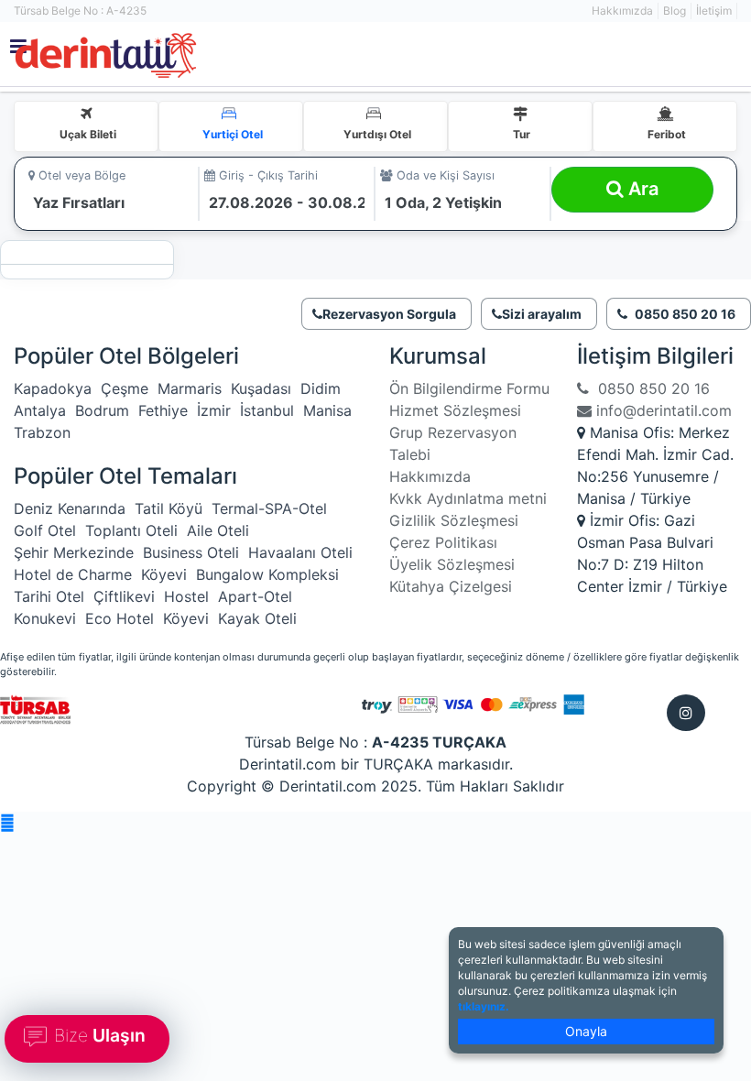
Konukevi (45, 618)
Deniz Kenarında (69, 508)
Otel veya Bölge (80, 175)
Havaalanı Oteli (300, 552)
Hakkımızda (622, 10)
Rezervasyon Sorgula (389, 314)
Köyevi (164, 574)
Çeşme (124, 388)
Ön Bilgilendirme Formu (469, 388)
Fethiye (163, 410)
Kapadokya (53, 388)
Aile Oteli (218, 530)
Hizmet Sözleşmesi (455, 410)
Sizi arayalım (542, 314)
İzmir (214, 410)
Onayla (586, 1031)
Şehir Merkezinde (74, 552)
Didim (320, 388)
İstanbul (267, 410)
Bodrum (102, 410)
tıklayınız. (483, 1006)
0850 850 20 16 (649, 388)
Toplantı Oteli (131, 530)
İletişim (714, 10)
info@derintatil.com (662, 410)
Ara (641, 189)
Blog (674, 10)
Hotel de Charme (73, 574)
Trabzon (42, 432)
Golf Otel (45, 530)
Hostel (186, 596)
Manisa (327, 410)
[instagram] (686, 712)
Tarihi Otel (49, 596)
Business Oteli (191, 552)
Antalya (40, 410)
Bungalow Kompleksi (267, 574)
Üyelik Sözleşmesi (452, 564)
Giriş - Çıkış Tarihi (266, 175)
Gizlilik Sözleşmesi (453, 520)
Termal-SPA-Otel (269, 508)
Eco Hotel (119, 618)
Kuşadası (261, 388)
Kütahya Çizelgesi (450, 586)
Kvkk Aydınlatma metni (468, 498)
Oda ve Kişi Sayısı (444, 175)
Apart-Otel (255, 596)
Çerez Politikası (443, 542)
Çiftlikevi (124, 596)
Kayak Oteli (257, 618)
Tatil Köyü (168, 508)
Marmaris (190, 388)
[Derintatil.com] (240, 56)
